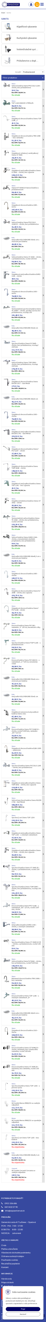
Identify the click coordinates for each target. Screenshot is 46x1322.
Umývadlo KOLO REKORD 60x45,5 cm (25, 1155)
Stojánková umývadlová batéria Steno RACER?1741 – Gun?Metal (26, 432)
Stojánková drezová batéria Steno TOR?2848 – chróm (25, 467)
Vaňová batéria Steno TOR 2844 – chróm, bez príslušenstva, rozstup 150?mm (25, 364)
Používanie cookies (9, 1260)
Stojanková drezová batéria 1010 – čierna (25, 1031)
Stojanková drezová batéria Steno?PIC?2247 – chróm (25, 450)
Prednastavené (29, 72)
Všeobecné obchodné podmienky (16, 1252)
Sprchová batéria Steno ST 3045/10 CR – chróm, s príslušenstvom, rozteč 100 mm (26, 944)
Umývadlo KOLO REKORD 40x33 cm (25, 399)
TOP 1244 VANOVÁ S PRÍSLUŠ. (23, 103)
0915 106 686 (11, 1203)
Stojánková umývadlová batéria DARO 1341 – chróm (26, 275)
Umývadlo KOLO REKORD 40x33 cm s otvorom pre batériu (25, 1014)
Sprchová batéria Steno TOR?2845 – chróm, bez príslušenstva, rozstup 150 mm (26, 888)
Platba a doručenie (9, 1249)
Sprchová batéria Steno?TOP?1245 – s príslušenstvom (26, 643)
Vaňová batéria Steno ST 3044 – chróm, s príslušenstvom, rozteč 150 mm (26, 258)
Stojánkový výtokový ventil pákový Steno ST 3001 (25, 154)
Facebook (8, 1286)
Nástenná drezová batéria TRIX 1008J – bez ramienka (26, 979)
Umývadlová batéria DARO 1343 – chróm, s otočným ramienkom (24, 925)
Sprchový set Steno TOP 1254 (23, 817)
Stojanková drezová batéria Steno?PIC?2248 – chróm (25, 609)
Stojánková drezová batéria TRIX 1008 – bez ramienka (26, 137)
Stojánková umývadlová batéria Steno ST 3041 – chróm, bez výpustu (26, 851)
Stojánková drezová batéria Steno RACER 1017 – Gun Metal (25, 382)
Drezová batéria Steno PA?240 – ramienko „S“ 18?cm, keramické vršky (26, 626)
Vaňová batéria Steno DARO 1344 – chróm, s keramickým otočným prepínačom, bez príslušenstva (25, 539)
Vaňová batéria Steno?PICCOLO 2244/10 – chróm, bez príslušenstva (25, 223)
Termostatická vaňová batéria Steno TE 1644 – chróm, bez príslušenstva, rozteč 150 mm (25, 520)
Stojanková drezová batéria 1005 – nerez (25, 206)
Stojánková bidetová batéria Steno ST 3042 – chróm (26, 501)
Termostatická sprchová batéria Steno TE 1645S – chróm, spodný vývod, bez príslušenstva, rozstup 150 (26, 310)
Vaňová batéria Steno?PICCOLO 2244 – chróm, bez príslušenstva (26, 86)
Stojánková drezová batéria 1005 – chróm (25, 574)
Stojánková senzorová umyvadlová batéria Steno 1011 (25, 713)
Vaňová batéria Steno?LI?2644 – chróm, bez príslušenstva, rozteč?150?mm (26, 962)
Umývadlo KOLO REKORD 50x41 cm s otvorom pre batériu (25, 240)
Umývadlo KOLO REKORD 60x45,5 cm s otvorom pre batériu (26, 557)
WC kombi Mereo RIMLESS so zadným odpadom (26, 1104)
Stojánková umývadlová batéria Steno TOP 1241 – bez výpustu (26, 484)
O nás (3, 1245)
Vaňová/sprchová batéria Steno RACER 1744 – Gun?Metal (26, 801)
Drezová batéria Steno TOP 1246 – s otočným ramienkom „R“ (25, 996)
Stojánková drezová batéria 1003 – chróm (25, 415)
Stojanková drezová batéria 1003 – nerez (25, 292)
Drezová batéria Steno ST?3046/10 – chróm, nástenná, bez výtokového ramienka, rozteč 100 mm (25, 1049)
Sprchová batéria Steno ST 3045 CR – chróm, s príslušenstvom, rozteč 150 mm (26, 869)
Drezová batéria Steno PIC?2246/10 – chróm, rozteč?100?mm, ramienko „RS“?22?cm (26, 731)
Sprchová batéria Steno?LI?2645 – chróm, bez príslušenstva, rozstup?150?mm (25, 345)
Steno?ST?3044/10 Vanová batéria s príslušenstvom (25, 188)
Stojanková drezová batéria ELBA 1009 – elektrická (26, 749)
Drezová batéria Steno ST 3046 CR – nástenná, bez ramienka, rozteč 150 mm (25, 1068)
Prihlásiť (31, 4)
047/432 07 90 (11, 1207)
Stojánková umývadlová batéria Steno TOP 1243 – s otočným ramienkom (26, 834)
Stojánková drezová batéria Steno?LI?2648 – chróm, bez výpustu (26, 592)
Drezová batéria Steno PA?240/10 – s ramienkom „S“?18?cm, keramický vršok (26, 661)
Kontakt (5, 1267)
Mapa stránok (7, 1282)
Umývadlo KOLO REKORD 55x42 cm (25, 328)
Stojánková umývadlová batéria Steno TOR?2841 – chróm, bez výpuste (26, 784)
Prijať (23, 1309)
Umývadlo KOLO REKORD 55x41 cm (25, 696)
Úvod (3, 13)
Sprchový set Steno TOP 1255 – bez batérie (25, 1138)
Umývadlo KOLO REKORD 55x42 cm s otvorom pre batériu (25, 680)
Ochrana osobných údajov (12, 1256)
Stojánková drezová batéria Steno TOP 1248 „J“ (26, 119)
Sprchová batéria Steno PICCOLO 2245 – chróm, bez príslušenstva (26, 766)
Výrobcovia (6, 1278)
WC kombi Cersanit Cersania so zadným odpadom (23, 1171)
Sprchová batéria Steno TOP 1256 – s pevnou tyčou (26, 1086)
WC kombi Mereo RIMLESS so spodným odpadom (26, 1121)
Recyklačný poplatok (10, 1263)
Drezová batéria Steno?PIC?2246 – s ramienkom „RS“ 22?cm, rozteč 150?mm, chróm (25, 907)
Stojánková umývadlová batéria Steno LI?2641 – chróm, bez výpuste (26, 171)
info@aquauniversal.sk (15, 1210)
